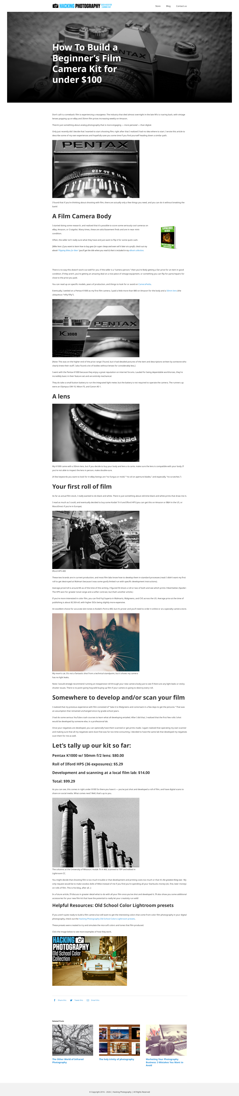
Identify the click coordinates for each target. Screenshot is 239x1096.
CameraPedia (144, 284)
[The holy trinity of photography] (119, 1040)
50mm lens (172, 290)
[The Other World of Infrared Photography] (72, 1040)
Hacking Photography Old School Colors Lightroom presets (107, 918)
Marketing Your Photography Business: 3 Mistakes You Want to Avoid (164, 1062)
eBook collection (136, 250)
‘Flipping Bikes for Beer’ (68, 250)
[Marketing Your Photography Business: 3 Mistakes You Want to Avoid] (166, 1040)
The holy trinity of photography (116, 1059)
